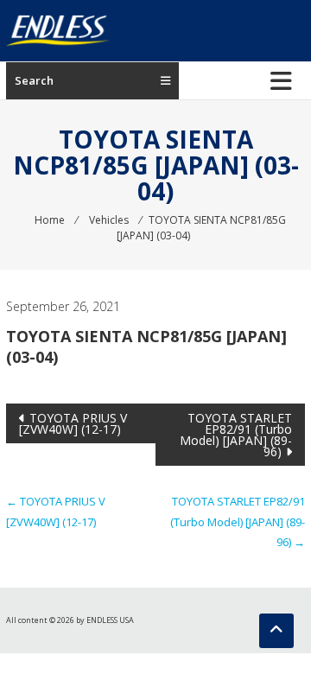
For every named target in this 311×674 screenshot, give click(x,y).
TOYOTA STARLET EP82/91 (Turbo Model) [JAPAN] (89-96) (236, 435)
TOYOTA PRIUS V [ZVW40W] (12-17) (73, 423)
